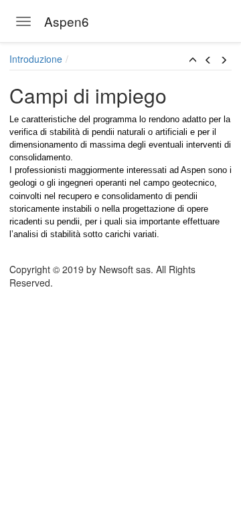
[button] (193, 60)
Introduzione (35, 58)
